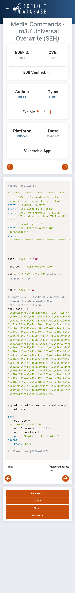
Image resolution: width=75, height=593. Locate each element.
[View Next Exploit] (65, 167)
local (53, 97)
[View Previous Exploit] (10, 167)
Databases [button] (36, 493)
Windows (22, 136)
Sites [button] (36, 508)
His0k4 (22, 97)
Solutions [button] (37, 515)
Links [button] (36, 501)
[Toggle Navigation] (8, 8)
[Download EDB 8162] (39, 112)
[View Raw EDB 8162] (50, 112)
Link (51, 470)
